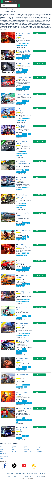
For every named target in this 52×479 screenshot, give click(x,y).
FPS (13, 449)
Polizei (38, 448)
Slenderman (3, 453)
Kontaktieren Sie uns (20, 473)
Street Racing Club (24, 77)
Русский (14, 476)
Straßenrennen (4, 456)
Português (38, 476)
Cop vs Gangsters (24, 63)
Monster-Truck (28, 451)
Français (26, 476)
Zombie (2, 458)
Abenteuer (3, 448)
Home (1, 9)
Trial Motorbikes (25, 231)
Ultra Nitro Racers (25, 408)
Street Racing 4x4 (24, 51)
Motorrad (38, 446)
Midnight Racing (24, 292)
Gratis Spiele (7, 9)
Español (20, 476)
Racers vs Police (24, 341)
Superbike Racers (24, 94)
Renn (37, 449)
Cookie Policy (43, 473)
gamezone (10, 2)
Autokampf (15, 446)
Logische (26, 449)
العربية (31, 476)
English (8, 476)
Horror (14, 451)
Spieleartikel (10, 473)
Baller (13, 448)
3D (1, 446)
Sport (1, 455)
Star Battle (21, 126)
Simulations (39, 451)
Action (1, 449)
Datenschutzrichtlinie (32, 473)
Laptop (26, 448)
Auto (1, 451)
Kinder (26, 446)
